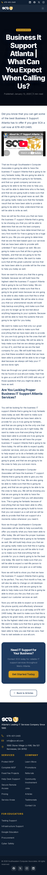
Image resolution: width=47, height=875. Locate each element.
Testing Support (9, 820)
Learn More (30, 761)
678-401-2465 (14, 736)
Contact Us (30, 805)
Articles (28, 794)
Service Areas (8, 800)
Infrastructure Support (12, 826)
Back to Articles (25, 693)
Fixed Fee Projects (10, 773)
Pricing (5, 794)
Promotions (30, 767)
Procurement (8, 837)
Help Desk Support (11, 779)
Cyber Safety (8, 843)
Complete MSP (9, 767)
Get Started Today (23, 674)
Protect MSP (8, 761)
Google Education (10, 832)
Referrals (29, 773)
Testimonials (31, 800)
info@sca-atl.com (15, 740)
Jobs (27, 788)
